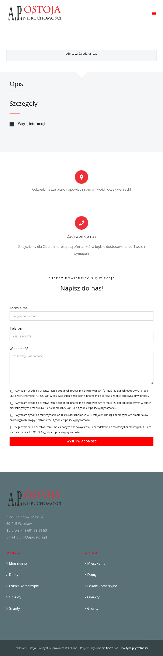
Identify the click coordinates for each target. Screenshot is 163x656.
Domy (13, 574)
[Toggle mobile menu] (154, 13)
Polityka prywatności (134, 648)
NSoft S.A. (112, 648)
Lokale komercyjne (24, 586)
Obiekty (15, 597)
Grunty (14, 608)
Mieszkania (18, 563)
